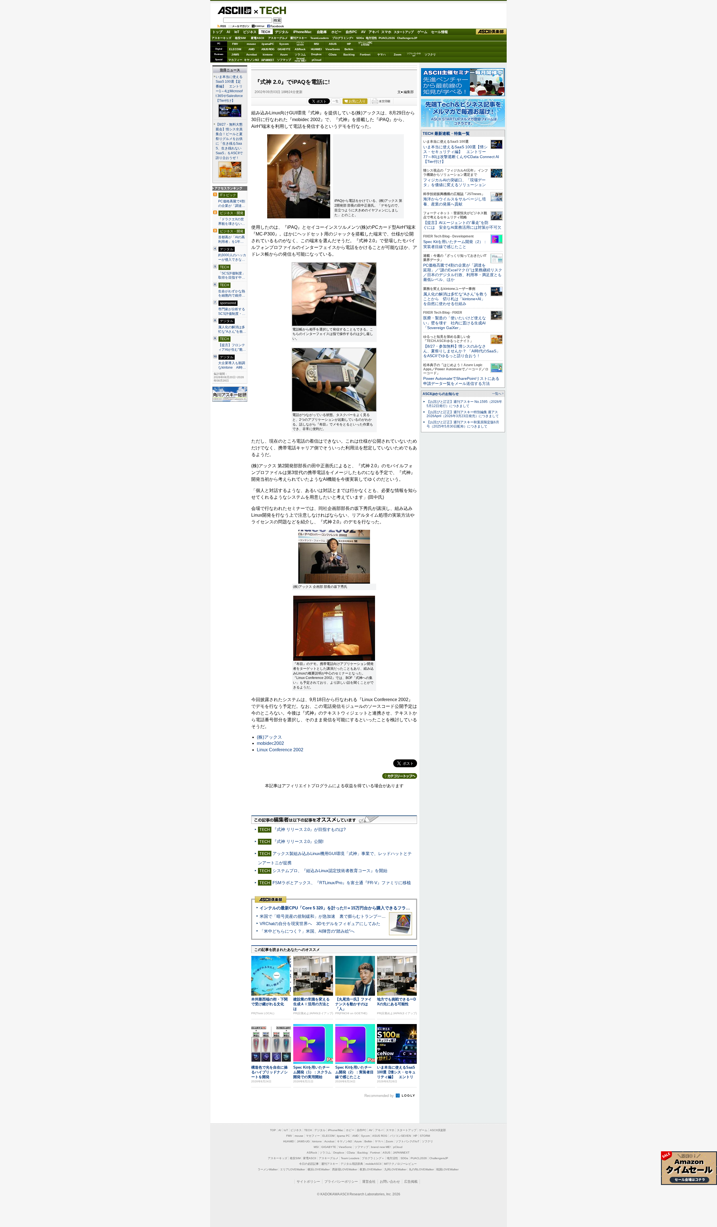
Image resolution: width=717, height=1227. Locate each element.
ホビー (336, 32)
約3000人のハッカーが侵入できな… (232, 257)
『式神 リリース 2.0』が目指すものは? (309, 829)
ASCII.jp (234, 10)
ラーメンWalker (268, 1169)
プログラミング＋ (373, 1158)
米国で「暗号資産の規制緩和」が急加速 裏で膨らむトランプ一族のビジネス (333, 916)
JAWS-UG (303, 1141)
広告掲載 (411, 1182)
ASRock (300, 49)
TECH (270, 10)
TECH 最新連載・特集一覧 (446, 133)
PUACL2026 (387, 38)
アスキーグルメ (278, 38)
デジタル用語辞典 (352, 1163)
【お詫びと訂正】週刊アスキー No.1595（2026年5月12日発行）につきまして (464, 404)
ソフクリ (430, 54)
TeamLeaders (319, 38)
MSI (316, 43)
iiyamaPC (268, 43)
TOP (273, 1130)
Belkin (348, 49)
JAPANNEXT (267, 60)
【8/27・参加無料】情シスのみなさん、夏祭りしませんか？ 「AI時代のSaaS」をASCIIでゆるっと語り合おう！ (461, 351)
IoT (236, 32)
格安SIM (240, 38)
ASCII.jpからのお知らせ (441, 394)
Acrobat (251, 54)
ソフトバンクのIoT (414, 54)
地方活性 (371, 38)
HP (349, 43)
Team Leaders (350, 1158)
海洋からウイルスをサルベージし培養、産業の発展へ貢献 (454, 201)
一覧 (335, 101)
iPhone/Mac (302, 32)
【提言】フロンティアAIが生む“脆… (232, 347)
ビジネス (250, 32)
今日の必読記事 (309, 1163)
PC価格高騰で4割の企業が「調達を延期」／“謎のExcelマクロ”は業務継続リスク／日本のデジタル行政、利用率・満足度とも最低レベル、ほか (462, 272)
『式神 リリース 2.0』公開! (298, 841)
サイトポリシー (308, 1182)
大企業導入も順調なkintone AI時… (232, 365)
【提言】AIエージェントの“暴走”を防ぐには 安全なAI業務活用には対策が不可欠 (462, 225)
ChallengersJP (407, 38)
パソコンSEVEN (300, 43)
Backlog (349, 54)
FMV (235, 43)
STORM (425, 1135)
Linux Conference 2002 (280, 749)
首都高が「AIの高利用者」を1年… (231, 239)
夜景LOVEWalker (371, 1169)
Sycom (284, 43)
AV (363, 32)
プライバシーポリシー (341, 1182)
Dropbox (316, 54)
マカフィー (235, 59)
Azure (284, 54)
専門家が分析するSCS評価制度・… (231, 311)
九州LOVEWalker (395, 1169)
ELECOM (235, 49)
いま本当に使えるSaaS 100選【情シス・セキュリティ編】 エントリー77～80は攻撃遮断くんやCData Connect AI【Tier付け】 (461, 154)
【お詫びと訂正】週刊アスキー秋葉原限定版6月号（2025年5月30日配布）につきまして (463, 424)
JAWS (235, 54)
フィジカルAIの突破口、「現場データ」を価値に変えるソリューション (454, 182)
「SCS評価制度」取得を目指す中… (231, 275)
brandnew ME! (300, 59)
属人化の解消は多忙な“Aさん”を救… (232, 329)
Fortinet (365, 54)
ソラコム (300, 54)
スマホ (386, 32)
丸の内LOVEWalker (421, 1169)
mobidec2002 (270, 743)
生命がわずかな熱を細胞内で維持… (231, 293)
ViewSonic (332, 49)
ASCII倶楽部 (491, 31)
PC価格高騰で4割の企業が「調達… (231, 203)
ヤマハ (381, 54)
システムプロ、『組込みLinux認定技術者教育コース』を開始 (330, 870)
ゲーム (422, 32)
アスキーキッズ (221, 38)
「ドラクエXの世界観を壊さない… (231, 221)
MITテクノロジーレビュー (400, 1163)
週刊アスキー (298, 38)
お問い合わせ (390, 1182)
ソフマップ (284, 59)
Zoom (397, 54)
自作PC (351, 32)
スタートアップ (403, 32)
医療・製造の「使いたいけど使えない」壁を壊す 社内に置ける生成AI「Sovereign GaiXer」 (454, 323)
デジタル (281, 32)
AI (228, 32)
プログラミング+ (342, 38)
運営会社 (369, 1182)
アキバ (374, 32)
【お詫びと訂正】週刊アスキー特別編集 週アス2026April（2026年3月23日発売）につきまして (463, 414)
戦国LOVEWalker (447, 1169)
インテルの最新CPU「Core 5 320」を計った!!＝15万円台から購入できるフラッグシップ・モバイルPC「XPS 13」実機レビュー (380, 907)
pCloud (316, 59)
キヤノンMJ (251, 59)
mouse (251, 43)
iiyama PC (343, 1135)
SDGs (360, 38)
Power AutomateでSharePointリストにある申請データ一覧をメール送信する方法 (461, 380)
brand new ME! (381, 1147)
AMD (251, 49)
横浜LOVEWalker (319, 1169)
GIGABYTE (284, 49)
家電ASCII (257, 38)
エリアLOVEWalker (292, 1169)
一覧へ (496, 393)
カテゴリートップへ (399, 776)
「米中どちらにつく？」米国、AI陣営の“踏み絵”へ (307, 931)
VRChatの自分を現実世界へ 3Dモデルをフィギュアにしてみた (320, 923)
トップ (217, 32)
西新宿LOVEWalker (344, 1169)
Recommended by (379, 1096)
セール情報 (439, 32)
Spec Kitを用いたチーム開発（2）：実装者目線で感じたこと (455, 244)
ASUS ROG (267, 49)
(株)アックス (269, 737)
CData (333, 54)
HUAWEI (316, 49)
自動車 (322, 32)
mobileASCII (373, 1163)
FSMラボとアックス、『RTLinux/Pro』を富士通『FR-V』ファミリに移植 (342, 882)
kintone (268, 54)
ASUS (333, 43)
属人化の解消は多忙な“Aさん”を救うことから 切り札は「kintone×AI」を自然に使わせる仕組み (455, 299)
